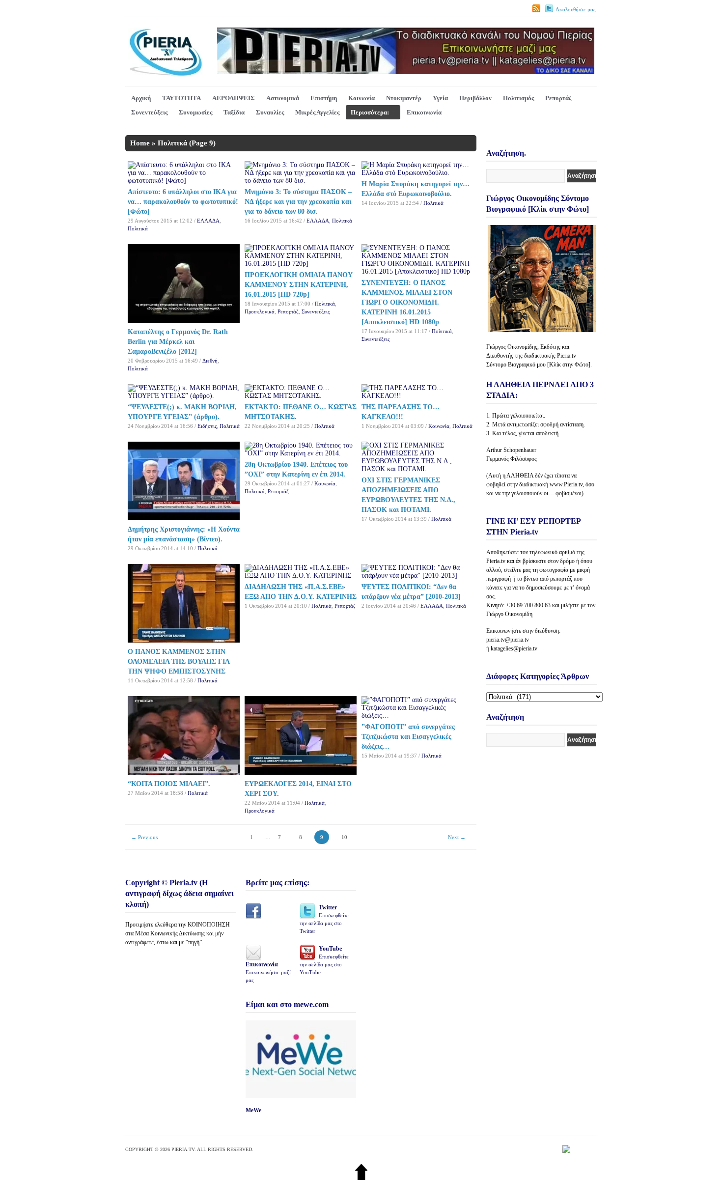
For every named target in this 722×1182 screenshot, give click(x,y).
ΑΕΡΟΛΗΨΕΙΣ (233, 98)
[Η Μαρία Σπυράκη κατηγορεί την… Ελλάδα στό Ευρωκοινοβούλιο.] (417, 172)
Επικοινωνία (424, 112)
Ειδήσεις (207, 426)
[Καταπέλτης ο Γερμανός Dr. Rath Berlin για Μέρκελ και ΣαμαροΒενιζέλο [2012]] (184, 320)
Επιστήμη (323, 98)
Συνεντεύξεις (149, 112)
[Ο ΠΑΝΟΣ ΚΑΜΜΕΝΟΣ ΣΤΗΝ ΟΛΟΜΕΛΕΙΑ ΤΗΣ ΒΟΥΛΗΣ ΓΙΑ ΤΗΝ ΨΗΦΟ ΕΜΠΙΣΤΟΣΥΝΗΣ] (184, 640)
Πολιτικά (138, 228)
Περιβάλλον (475, 98)
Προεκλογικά (260, 311)
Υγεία (440, 98)
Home (140, 143)
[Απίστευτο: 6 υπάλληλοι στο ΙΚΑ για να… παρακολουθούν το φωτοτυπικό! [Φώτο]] (184, 180)
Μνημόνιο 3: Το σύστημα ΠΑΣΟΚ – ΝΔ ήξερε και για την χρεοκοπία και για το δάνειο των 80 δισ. (298, 201)
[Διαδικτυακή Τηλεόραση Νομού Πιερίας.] (165, 74)
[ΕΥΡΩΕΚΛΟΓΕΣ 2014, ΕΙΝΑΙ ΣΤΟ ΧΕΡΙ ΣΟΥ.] (301, 772)
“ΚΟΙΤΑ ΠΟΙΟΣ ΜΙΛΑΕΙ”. (169, 784)
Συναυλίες (270, 112)
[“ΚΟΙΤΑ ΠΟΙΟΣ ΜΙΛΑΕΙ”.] (184, 772)
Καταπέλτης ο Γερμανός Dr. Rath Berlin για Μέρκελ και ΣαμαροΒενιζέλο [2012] (178, 341)
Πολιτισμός (518, 98)
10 (344, 837)
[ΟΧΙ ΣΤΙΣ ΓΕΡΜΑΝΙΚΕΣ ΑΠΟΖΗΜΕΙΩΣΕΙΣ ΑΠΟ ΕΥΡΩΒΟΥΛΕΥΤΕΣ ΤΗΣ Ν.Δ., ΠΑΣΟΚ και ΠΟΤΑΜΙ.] (417, 469)
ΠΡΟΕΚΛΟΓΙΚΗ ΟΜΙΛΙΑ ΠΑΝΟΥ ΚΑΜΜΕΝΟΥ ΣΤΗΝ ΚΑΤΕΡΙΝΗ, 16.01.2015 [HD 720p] (299, 284)
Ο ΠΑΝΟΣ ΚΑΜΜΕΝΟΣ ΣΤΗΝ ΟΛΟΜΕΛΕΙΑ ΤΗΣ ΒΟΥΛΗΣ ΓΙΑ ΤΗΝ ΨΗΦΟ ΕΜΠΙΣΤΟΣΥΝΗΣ (178, 661)
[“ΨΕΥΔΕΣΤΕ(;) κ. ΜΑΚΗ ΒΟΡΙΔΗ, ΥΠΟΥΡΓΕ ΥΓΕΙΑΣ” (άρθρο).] (184, 395)
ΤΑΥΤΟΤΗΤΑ (181, 98)
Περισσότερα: (370, 112)
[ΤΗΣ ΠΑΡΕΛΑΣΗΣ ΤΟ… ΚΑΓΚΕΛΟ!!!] (417, 395)
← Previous (144, 837)
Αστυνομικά (282, 98)
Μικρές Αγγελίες (317, 112)
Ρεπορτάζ (558, 98)
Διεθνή (210, 361)
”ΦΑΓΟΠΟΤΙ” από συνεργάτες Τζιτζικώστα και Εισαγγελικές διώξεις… (408, 736)
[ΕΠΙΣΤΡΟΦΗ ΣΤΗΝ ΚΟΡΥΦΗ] (361, 1178)
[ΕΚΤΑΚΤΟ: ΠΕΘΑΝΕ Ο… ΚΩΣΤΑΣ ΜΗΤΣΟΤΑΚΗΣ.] (301, 395)
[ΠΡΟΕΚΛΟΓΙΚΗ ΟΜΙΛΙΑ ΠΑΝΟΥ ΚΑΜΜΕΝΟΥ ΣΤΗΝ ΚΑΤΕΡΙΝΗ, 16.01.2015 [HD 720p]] (301, 263)
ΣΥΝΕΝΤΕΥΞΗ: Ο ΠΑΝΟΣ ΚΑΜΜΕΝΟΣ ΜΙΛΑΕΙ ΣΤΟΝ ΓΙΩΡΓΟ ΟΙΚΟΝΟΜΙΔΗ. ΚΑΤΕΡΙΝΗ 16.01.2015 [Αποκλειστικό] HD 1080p (406, 302)
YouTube (324, 960)
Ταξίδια (234, 112)
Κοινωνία (361, 98)
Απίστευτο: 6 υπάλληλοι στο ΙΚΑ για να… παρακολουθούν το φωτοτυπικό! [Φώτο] (183, 201)
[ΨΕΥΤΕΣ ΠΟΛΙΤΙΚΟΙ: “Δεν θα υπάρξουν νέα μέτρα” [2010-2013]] (417, 575)
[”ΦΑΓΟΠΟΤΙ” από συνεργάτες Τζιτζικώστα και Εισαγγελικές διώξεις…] (417, 715)
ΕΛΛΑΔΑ (208, 221)
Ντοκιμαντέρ (403, 98)
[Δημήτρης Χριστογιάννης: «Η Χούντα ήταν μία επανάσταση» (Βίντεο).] (184, 518)
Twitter (324, 919)
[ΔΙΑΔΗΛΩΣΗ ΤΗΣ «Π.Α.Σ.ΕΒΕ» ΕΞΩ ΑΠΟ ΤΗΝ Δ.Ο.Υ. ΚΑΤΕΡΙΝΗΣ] (301, 575)
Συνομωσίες (195, 112)
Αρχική (141, 98)
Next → (457, 837)
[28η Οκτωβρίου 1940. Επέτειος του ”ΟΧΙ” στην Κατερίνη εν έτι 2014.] (301, 453)
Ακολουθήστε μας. (576, 9)
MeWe (253, 1110)
